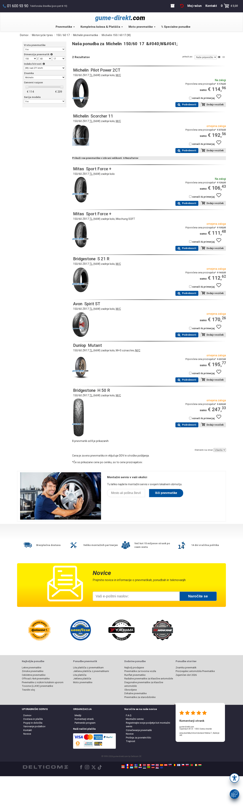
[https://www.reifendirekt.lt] (148, 767)
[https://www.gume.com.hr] (140, 767)
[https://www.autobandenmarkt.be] (174, 765)
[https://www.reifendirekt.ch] (131, 765)
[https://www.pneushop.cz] (182, 765)
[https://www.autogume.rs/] (157, 767)
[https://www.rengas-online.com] (178, 765)
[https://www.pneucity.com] (191, 765)
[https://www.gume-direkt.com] (170, 765)
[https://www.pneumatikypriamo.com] (187, 765)
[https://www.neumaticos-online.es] (161, 765)
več (180, 735)
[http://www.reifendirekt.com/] (161, 767)
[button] (234, 778)
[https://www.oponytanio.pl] (123, 767)
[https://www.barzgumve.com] (135, 767)
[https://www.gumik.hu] (199, 765)
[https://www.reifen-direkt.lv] (153, 767)
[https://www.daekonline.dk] (148, 765)
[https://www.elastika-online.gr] (131, 767)
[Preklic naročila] (182, 6)
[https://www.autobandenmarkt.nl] (153, 765)
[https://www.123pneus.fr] (127, 765)
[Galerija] (223, 57)
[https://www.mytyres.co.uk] (157, 765)
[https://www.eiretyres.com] (195, 765)
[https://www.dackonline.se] (135, 765)
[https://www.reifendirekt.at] (165, 765)
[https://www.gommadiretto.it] (140, 765)
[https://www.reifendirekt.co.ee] (144, 767)
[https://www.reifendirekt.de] (123, 765)
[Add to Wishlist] (220, 98)
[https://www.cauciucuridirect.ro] (127, 767)
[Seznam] (219, 57)
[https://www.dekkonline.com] (144, 765)
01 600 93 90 (17, 6)
